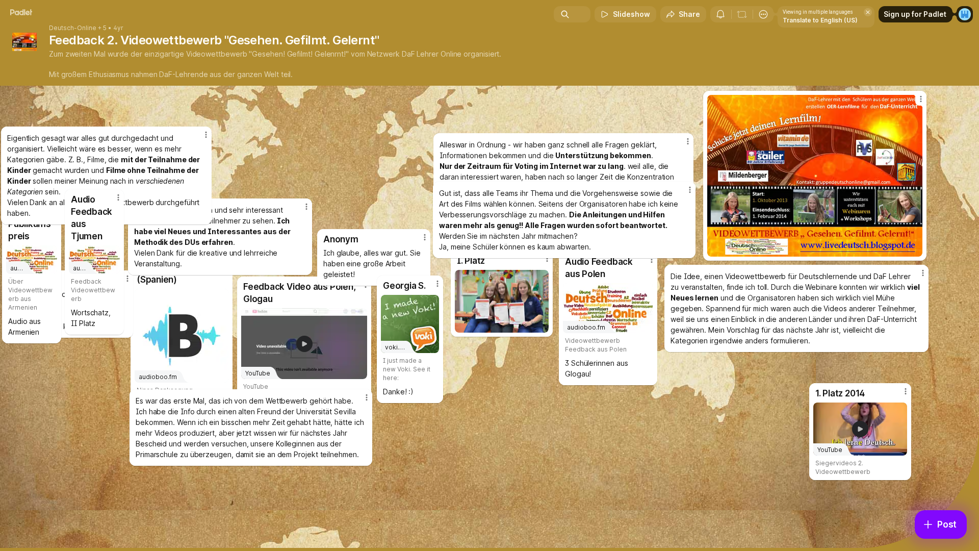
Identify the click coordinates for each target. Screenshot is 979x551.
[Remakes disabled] (742, 14)
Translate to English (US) (820, 20)
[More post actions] (437, 283)
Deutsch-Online (72, 28)
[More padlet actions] (763, 14)
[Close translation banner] (868, 12)
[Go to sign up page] (965, 14)
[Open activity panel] (720, 14)
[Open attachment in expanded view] (814, 176)
